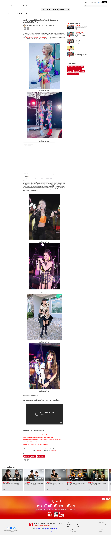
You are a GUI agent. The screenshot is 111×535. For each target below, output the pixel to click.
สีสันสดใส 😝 (27, 176)
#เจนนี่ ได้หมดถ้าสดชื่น (41, 456)
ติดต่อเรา (100, 531)
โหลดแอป (86, 2)
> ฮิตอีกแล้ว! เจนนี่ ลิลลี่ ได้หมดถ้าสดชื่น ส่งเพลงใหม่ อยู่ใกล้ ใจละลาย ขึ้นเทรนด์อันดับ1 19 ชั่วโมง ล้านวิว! (42, 439)
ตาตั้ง (23, 6)
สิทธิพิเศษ (11, 6)
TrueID (7, 2)
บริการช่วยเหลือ (101, 529)
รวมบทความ (49, 9)
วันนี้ (4, 6)
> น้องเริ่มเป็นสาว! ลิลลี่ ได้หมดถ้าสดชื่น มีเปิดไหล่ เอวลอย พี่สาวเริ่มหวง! (36, 442)
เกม (19, 6)
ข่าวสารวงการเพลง (11, 13)
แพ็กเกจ (78, 528)
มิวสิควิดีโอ (55, 9)
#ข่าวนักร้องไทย (26, 456)
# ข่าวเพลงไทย (77, 25)
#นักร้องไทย (77, 66)
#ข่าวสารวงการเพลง (78, 69)
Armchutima (33, 178)
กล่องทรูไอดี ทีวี (93, 2)
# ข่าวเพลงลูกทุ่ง (78, 39)
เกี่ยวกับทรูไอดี (101, 522)
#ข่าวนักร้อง (70, 73)
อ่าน (16, 6)
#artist (82, 66)
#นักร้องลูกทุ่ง (33, 456)
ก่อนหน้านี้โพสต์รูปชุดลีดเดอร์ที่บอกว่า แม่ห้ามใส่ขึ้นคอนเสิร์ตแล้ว (37, 37)
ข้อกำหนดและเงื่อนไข (102, 524)
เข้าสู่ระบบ (104, 2)
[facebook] (11, 528)
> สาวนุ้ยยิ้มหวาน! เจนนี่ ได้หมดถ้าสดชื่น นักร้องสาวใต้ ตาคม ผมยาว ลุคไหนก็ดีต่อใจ (38, 437)
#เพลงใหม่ (82, 71)
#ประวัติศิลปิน (76, 71)
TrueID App (38, 450)
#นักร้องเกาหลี (76, 73)
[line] (8, 528)
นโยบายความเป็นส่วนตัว (103, 527)
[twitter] (14, 528)
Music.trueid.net (59, 449)
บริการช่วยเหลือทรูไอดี (71, 531)
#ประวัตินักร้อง (70, 69)
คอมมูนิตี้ (78, 530)
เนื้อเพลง (67, 9)
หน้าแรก (43, 9)
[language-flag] (98, 2)
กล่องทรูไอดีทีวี (70, 530)
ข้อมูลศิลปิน (61, 9)
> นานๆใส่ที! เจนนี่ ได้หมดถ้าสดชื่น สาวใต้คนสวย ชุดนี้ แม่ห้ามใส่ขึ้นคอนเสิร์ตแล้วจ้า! (38, 435)
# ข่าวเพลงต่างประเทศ (79, 32)
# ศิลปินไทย (77, 47)
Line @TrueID (53, 450)
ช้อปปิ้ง (68, 528)
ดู (7, 6)
